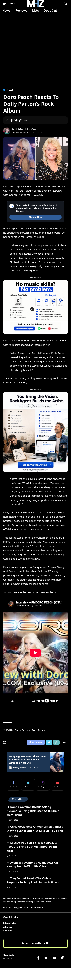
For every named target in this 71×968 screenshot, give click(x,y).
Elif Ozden (19, 129)
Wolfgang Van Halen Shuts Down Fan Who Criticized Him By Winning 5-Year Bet (27, 759)
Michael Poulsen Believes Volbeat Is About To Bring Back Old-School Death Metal (32, 846)
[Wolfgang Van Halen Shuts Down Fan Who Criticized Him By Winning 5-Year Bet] (57, 762)
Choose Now (35, 217)
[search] (65, 3)
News (10, 90)
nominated (9, 516)
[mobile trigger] (6, 3)
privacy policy (18, 907)
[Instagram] (43, 785)
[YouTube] (54, 958)
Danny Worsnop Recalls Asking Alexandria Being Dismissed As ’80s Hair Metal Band (33, 811)
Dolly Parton (22, 730)
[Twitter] (28, 785)
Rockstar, (49, 541)
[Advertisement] (35, 51)
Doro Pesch (38, 730)
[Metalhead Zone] (35, 3)
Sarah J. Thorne (19, 767)
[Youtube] (57, 785)
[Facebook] (13, 785)
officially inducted (13, 529)
